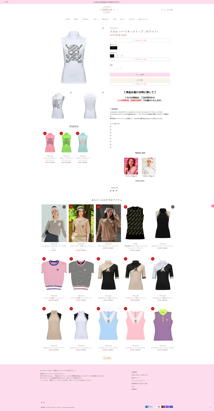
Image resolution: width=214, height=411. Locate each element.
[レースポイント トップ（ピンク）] (135, 325)
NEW (114, 19)
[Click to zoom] (103, 28)
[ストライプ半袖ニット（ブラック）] (81, 275)
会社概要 (134, 372)
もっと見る (107, 358)
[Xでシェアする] (114, 191)
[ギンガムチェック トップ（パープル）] (162, 325)
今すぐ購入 (140, 80)
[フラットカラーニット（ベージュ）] (108, 223)
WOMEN (85, 19)
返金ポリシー (135, 378)
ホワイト (113, 48)
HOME (67, 19)
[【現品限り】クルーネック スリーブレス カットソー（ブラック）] (135, 223)
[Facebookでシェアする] (111, 191)
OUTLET (131, 19)
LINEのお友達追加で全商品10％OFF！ (107, 2)
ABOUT (76, 19)
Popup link (114, 187)
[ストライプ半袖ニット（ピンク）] (54, 275)
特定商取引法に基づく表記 (139, 383)
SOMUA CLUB (55, 407)
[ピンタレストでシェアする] (116, 191)
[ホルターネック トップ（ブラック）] (162, 223)
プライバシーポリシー (138, 381)
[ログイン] (165, 10)
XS (112, 56)
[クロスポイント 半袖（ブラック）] (108, 275)
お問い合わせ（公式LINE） (139, 375)
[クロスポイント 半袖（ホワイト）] (162, 275)
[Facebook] (5, 2)
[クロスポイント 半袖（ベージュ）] (135, 275)
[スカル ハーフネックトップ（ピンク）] (50, 142)
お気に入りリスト (143, 19)
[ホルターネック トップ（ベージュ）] (54, 325)
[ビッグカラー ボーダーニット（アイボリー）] (54, 223)
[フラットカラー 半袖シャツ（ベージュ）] (81, 223)
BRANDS (105, 19)
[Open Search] (162, 10)
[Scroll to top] (210, 407)
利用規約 (134, 389)
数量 (111, 65)
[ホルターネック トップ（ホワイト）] (81, 325)
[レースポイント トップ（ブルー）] (108, 325)
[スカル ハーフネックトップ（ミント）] (83, 142)
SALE (122, 19)
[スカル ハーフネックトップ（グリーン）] (66, 142)
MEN (95, 19)
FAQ (133, 386)
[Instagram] (7, 2)
